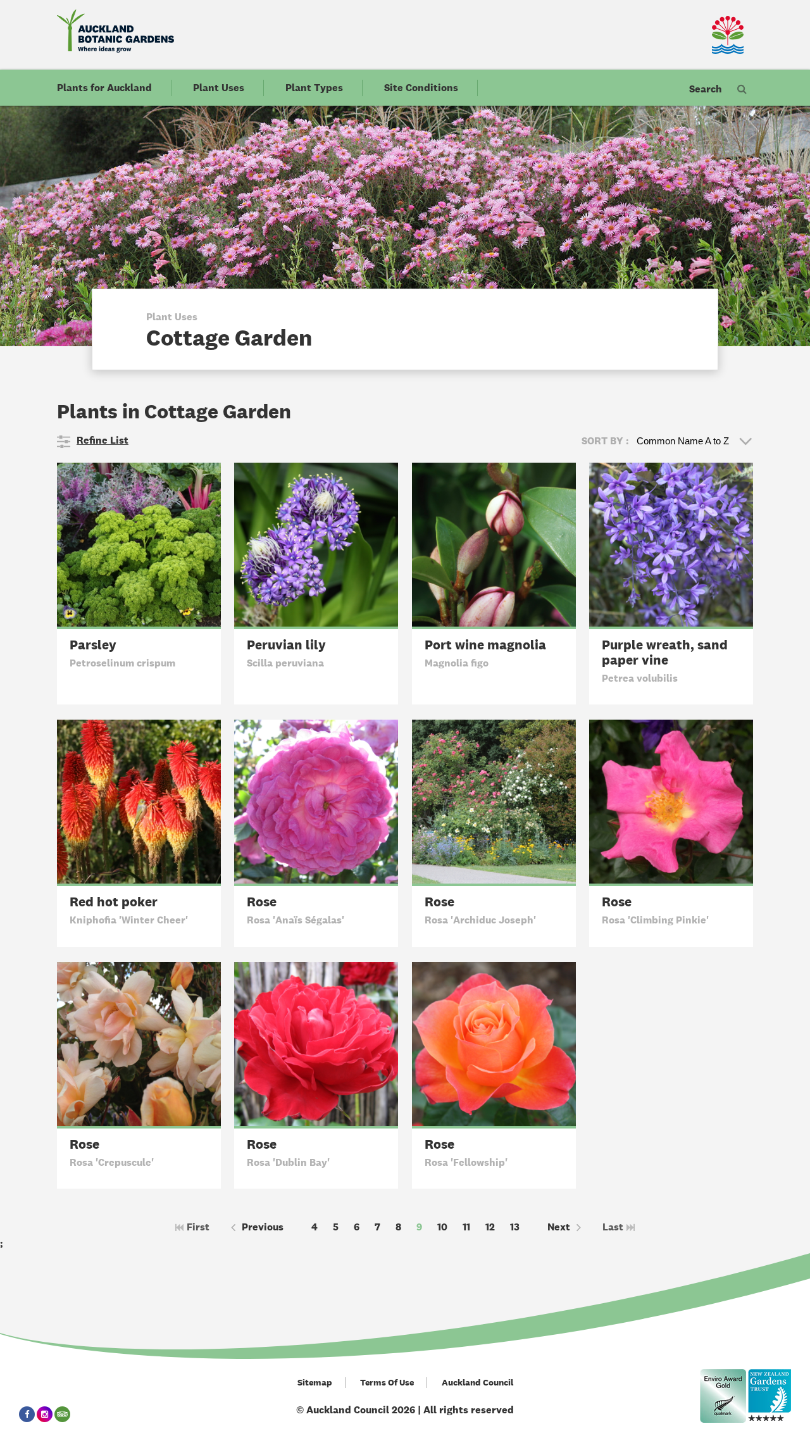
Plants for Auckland (104, 87)
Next (558, 1227)
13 (515, 1227)
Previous (263, 1227)
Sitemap (314, 1382)
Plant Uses (218, 87)
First (198, 1227)
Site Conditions (421, 87)
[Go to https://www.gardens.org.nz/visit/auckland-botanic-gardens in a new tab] (769, 1396)
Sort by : (605, 440)
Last (612, 1227)
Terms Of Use (387, 1382)
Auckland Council (477, 1382)
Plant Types (314, 87)
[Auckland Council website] (689, 34)
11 (466, 1227)
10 (442, 1227)
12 (490, 1227)
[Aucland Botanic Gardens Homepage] (115, 31)
